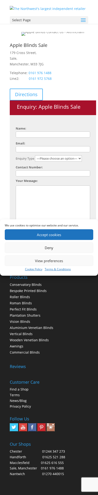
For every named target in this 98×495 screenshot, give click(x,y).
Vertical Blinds (21, 334)
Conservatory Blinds (26, 284)
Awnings (16, 346)
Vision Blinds (20, 321)
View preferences (49, 260)
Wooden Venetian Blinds (29, 340)
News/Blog (18, 400)
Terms (15, 395)
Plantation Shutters (25, 315)
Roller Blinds (20, 297)
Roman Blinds (21, 303)
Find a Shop (19, 389)
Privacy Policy (20, 406)
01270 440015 (53, 474)
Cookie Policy (33, 269)
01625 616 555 (52, 462)
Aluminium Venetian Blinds (31, 327)
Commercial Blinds (25, 352)
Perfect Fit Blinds (23, 309)
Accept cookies (49, 234)
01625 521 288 (53, 457)
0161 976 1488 (40, 73)
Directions (26, 94)
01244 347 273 (53, 451)
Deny (49, 247)
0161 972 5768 (40, 78)
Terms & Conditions (58, 269)
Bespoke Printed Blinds (28, 290)
